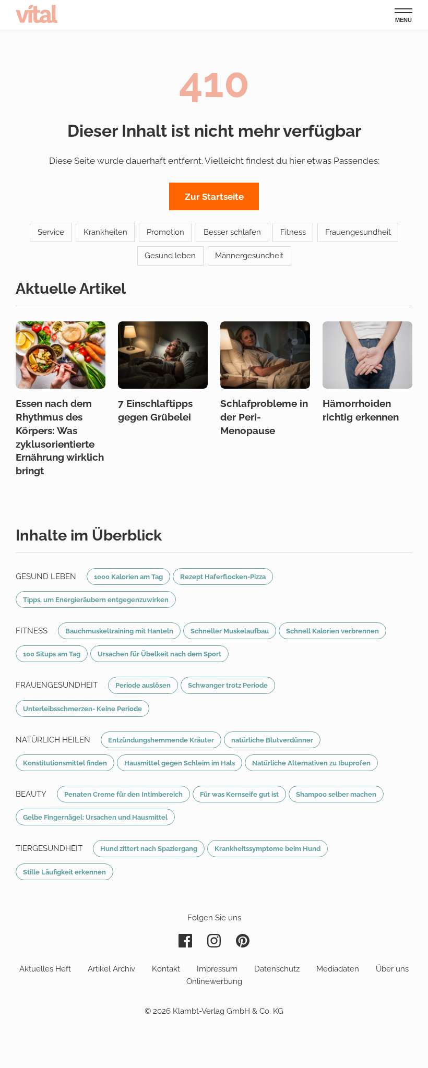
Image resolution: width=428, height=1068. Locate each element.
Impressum (217, 969)
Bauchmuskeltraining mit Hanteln (119, 631)
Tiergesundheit (49, 848)
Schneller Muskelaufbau (230, 631)
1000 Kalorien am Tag (128, 576)
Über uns (392, 969)
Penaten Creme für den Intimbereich (123, 794)
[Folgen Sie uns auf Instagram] (214, 941)
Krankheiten (105, 232)
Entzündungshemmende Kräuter (161, 740)
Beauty (31, 794)
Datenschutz (277, 969)
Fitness (293, 232)
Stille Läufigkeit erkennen (64, 872)
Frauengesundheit (358, 232)
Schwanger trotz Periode (228, 685)
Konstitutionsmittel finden (65, 763)
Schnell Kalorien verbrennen (332, 631)
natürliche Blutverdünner (272, 740)
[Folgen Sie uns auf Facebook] (185, 941)
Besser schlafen (232, 232)
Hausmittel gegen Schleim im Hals (179, 763)
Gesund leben (170, 255)
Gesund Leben (46, 576)
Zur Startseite (214, 196)
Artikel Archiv (111, 969)
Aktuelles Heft (45, 969)
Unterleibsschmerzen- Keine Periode (82, 708)
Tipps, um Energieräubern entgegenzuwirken (96, 599)
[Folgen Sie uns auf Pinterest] (243, 941)
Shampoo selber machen (336, 794)
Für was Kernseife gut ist (239, 794)
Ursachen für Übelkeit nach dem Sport (159, 654)
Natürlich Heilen (53, 740)
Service (51, 232)
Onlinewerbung (214, 981)
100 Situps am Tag (51, 654)
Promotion (165, 232)
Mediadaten (337, 969)
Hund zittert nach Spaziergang (148, 848)
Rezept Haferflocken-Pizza (223, 576)
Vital (36, 13)
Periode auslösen (143, 685)
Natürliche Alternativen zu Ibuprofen (311, 763)
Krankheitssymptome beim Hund (267, 848)
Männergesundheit (249, 255)
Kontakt (166, 969)
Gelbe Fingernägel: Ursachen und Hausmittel (95, 817)
